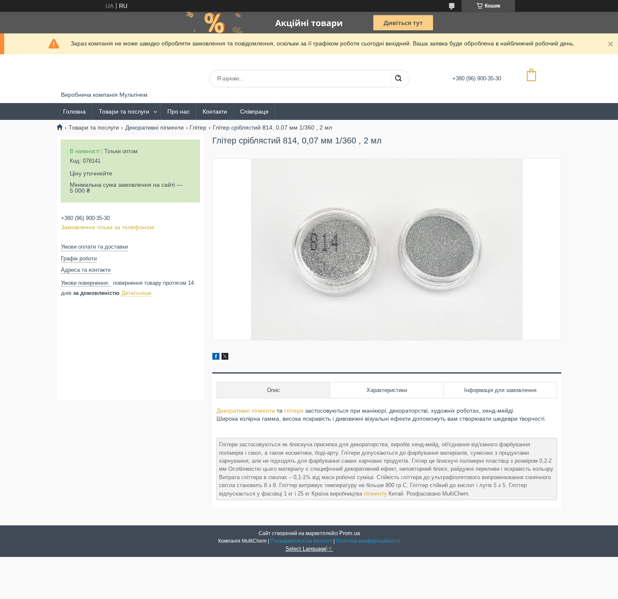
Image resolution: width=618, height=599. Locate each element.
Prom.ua (349, 533)
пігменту (375, 493)
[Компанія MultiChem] (92, 72)
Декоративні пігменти (154, 127)
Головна (74, 111)
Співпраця (254, 111)
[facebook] (215, 357)
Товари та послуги (124, 111)
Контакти (215, 111)
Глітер (198, 127)
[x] (225, 357)
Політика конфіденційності (368, 541)
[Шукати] (398, 79)
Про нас (178, 111)
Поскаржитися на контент (301, 541)
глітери (294, 410)
